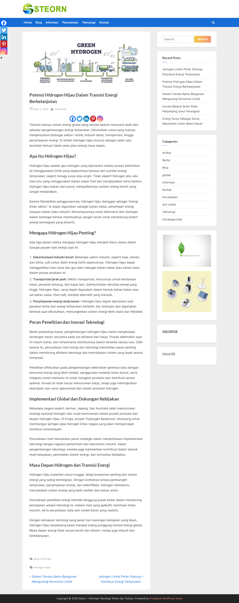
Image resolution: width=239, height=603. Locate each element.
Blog (39, 22)
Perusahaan (70, 22)
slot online (169, 204)
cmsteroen (60, 109)
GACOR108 (169, 331)
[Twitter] (79, 119)
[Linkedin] (86, 119)
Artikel (166, 153)
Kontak (104, 22)
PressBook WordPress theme (166, 598)
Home (28, 22)
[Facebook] (73, 119)
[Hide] (1, 57)
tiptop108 (168, 353)
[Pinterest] (93, 119)
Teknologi (88, 22)
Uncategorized (172, 219)
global (166, 175)
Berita (166, 160)
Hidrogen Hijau (42, 567)
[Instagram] (100, 119)
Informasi (52, 22)
